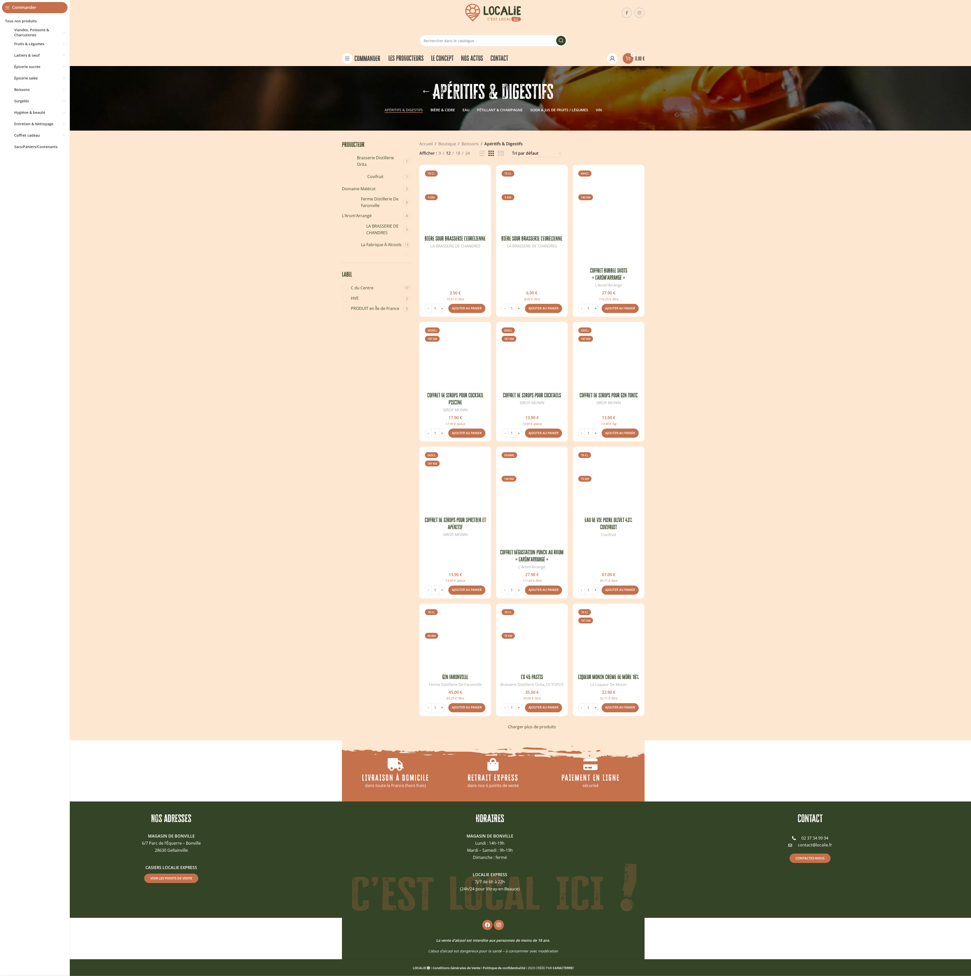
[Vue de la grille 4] (501, 153)
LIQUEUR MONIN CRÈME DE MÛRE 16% (608, 677)
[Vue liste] (482, 153)
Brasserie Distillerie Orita (522, 684)
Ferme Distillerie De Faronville (455, 684)
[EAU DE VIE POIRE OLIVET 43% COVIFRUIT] (608, 482)
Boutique (447, 144)
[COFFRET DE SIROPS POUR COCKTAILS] (532, 358)
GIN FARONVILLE (455, 677)
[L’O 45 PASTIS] (532, 639)
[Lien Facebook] (627, 13)
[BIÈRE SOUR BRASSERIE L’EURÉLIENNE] (455, 201)
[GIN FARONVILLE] (455, 639)
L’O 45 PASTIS (532, 677)
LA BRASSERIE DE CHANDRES (455, 245)
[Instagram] (499, 925)
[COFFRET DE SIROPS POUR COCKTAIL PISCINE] (455, 358)
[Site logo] (493, 12)
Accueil (426, 144)
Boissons (470, 144)
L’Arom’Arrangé (608, 285)
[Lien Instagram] (639, 13)
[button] (466, 308)
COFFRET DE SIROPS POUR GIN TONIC (609, 395)
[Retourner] (426, 92)
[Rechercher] (561, 40)
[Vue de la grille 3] (491, 153)
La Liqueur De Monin (608, 684)
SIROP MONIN (455, 409)
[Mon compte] (612, 58)
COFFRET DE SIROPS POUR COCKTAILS (532, 395)
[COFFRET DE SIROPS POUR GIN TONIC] (608, 358)
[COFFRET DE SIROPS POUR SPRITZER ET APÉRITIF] (455, 482)
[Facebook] (487, 925)
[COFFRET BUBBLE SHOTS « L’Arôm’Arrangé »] (608, 217)
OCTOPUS (555, 684)
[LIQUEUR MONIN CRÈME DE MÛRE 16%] (608, 639)
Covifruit (608, 534)
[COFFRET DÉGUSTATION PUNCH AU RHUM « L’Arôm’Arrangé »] (532, 498)
